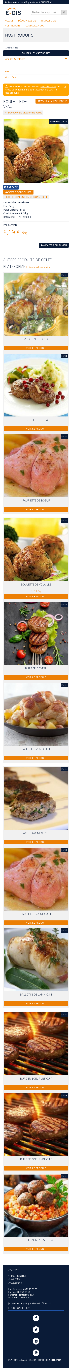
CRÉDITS (32, 1360)
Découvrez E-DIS (27, 20)
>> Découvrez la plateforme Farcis (23, 112)
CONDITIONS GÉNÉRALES (49, 1360)
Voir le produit (36, 347)
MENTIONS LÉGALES (17, 1360)
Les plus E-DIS (48, 20)
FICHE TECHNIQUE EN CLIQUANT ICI (25, 196)
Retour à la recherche (52, 101)
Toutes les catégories (36, 53)
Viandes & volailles (15, 59)
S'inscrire (48, 5)
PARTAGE (12, 187)
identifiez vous (48, 86)
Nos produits (12, 25)
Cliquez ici (46, 2)
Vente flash (11, 77)
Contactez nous (34, 25)
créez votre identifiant (17, 89)
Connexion (61, 5)
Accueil (9, 20)
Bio (7, 71)
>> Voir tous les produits (38, 267)
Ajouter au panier (55, 245)
